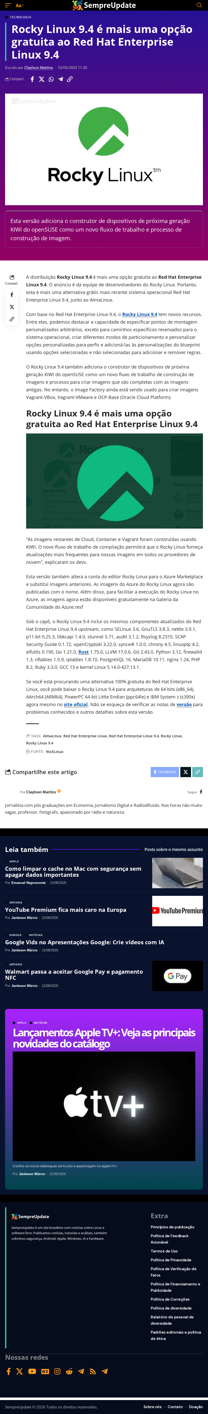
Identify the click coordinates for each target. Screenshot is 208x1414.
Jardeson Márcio (32, 1174)
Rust (83, 652)
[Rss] (93, 1371)
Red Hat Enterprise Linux (85, 736)
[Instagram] (57, 1371)
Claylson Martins (38, 67)
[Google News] (45, 1371)
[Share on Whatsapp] (51, 79)
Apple (22, 1023)
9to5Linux (54, 751)
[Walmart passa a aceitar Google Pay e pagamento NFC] (177, 976)
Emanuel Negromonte (28, 883)
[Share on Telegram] (60, 79)
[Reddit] (69, 1371)
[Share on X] (41, 79)
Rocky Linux (171, 736)
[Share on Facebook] (32, 79)
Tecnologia (20, 17)
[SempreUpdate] (104, 5)
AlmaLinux (52, 736)
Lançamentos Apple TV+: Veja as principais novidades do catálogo (104, 1038)
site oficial (76, 704)
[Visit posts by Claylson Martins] (11, 792)
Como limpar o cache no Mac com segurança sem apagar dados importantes (73, 871)
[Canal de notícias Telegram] (104, 1371)
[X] (19, 1371)
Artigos (15, 902)
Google (15, 935)
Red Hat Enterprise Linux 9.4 (134, 736)
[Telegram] (81, 1371)
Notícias (41, 1023)
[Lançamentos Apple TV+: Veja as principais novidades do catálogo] (104, 1106)
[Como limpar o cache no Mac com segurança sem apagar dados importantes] (177, 873)
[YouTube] (32, 1371)
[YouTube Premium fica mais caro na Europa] (177, 911)
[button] (9, 5)
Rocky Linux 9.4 (139, 314)
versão (184, 704)
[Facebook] (201, 792)
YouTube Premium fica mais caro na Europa (65, 909)
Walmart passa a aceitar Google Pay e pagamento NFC (74, 974)
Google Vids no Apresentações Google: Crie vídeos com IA (84, 942)
